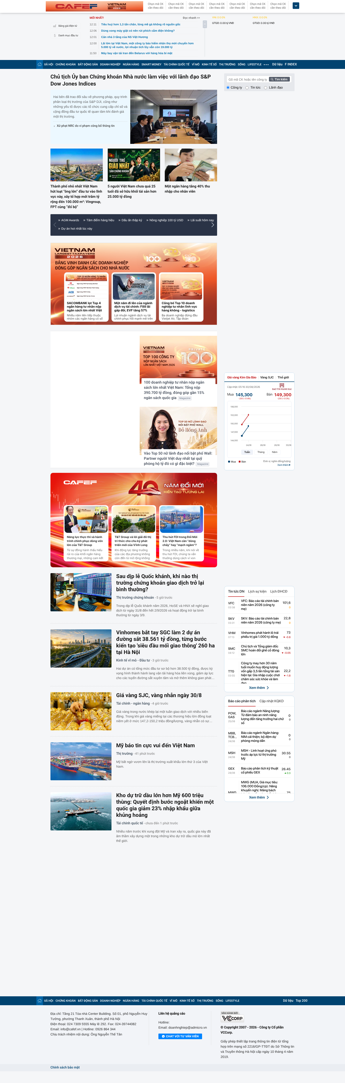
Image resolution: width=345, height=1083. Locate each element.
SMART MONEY (151, 64)
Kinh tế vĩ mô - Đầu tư (133, 660)
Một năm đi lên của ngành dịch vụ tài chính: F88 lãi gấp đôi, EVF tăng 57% (133, 306)
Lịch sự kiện (257, 591)
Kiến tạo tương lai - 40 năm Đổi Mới (85, 220)
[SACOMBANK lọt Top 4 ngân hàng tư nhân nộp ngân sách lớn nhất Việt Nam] (86, 287)
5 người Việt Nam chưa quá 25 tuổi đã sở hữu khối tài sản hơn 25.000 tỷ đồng (132, 191)
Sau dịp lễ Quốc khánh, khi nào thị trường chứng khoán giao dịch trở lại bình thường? (160, 583)
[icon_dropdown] (296, 5)
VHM (231, 633)
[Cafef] (80, 488)
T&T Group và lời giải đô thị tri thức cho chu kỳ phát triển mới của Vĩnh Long (133, 541)
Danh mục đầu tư (68, 35)
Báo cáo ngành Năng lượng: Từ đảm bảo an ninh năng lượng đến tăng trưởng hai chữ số (262, 717)
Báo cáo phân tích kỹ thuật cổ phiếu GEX (259, 770)
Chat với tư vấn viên (182, 1034)
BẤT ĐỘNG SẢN (88, 64)
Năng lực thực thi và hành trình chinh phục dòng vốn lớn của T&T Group (85, 541)
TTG (231, 671)
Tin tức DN (236, 591)
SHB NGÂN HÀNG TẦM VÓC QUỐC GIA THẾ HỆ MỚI (154, 220)
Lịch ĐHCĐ (279, 591)
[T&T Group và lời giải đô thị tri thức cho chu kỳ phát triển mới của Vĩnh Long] (133, 519)
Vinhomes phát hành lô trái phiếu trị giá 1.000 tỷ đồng (260, 635)
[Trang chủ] (40, 64)
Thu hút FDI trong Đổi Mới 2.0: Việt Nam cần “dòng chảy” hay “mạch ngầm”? (179, 541)
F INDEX (291, 64)
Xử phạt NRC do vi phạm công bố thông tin (86, 126)
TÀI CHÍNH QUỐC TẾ (176, 64)
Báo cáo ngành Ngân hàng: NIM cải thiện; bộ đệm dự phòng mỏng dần (260, 737)
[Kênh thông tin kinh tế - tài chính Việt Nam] (94, 6)
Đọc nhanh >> (191, 17)
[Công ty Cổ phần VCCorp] (258, 1014)
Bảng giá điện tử (67, 25)
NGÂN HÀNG (131, 64)
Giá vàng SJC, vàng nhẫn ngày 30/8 (159, 695)
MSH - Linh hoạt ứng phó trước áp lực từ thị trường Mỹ (258, 755)
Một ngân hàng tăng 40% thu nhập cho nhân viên (187, 189)
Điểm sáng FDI (128, 228)
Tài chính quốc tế (129, 823)
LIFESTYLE (254, 64)
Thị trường (124, 753)
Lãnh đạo (276, 87)
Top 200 (301, 998)
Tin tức (255, 87)
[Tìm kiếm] (279, 79)
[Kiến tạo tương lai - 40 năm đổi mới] (166, 488)
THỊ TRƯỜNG (227, 64)
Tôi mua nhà (69, 228)
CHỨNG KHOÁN (66, 64)
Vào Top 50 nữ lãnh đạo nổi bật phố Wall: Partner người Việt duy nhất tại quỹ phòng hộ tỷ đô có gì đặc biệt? (178, 458)
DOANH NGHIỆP (110, 64)
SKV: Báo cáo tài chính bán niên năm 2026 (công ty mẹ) (261, 620)
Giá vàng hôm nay (98, 228)
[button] (56, 225)
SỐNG (241, 64)
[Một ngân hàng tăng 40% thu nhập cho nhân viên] (191, 165)
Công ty (236, 87)
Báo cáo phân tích (242, 701)
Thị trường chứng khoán (135, 597)
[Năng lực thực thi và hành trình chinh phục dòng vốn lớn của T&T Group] (86, 519)
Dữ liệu (277, 64)
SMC (231, 649)
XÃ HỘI (48, 64)
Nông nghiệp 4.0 (157, 228)
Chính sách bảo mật (65, 1065)
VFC (231, 603)
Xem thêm (257, 688)
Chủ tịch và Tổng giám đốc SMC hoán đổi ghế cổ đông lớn (260, 650)
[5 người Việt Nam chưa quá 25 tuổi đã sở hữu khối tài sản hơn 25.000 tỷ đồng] (134, 165)
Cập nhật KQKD (271, 701)
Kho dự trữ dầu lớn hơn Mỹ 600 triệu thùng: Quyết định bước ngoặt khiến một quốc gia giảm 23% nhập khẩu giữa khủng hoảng (165, 805)
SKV (231, 619)
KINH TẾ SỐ (209, 64)
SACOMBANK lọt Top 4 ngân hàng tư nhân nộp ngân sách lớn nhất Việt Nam (84, 306)
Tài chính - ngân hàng (133, 703)
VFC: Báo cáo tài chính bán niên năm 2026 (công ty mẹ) (260, 605)
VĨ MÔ (195, 64)
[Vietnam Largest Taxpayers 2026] (75, 253)
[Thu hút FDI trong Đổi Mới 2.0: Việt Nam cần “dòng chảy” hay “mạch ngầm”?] (181, 519)
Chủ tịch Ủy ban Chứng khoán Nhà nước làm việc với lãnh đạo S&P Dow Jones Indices (130, 80)
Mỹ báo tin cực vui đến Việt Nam (155, 745)
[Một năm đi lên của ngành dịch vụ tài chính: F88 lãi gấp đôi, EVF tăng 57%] (134, 287)
